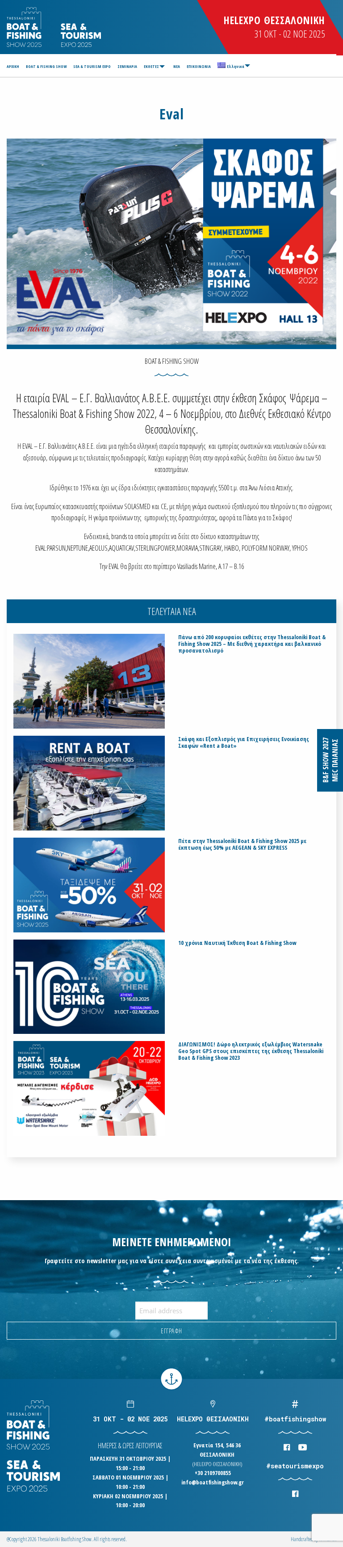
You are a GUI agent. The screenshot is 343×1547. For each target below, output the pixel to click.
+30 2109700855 (213, 1473)
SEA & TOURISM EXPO (92, 66)
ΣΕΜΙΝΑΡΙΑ (127, 66)
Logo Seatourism (81, 35)
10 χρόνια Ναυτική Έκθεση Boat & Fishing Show (237, 943)
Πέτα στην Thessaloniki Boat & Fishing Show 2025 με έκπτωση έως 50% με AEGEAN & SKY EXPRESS (242, 844)
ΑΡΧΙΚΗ (13, 66)
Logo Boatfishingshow (25, 27)
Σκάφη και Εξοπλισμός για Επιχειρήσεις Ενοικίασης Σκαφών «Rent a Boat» (243, 742)
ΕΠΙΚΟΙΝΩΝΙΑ (199, 66)
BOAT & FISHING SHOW (46, 66)
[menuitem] (14, 66)
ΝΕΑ (176, 66)
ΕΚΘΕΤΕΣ (151, 66)
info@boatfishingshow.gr (212, 1482)
